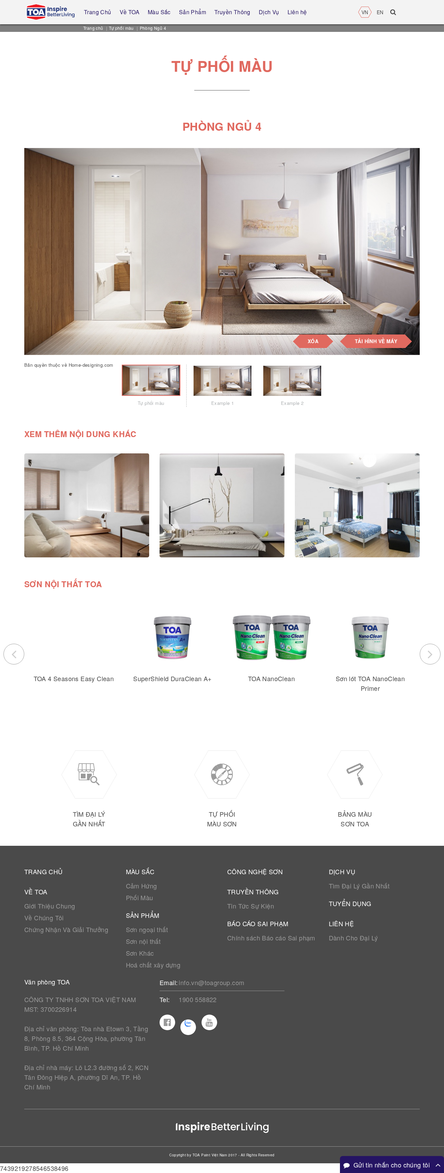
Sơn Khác (140, 952)
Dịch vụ (342, 871)
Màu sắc (140, 871)
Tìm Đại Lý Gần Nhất (359, 885)
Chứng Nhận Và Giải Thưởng (66, 929)
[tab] (151, 386)
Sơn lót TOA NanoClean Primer (370, 683)
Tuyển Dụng (350, 903)
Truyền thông (253, 891)
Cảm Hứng (141, 885)
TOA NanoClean (271, 678)
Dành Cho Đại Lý (353, 937)
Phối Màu (139, 897)
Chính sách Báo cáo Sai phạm (271, 937)
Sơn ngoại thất (147, 929)
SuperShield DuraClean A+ (172, 678)
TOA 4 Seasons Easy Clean (74, 678)
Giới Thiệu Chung (49, 905)
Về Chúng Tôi (44, 917)
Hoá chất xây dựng (153, 964)
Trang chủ (93, 28)
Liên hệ (341, 923)
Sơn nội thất (143, 941)
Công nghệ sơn (255, 871)
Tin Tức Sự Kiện (250, 905)
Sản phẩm (143, 915)
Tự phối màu (121, 28)
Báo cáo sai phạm (257, 923)
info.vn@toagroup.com (211, 982)
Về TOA (35, 891)
